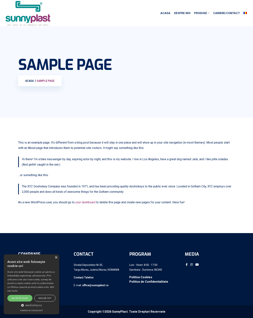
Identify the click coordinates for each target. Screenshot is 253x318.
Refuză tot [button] (45, 298)
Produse (200, 13)
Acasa (165, 13)
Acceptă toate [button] (20, 298)
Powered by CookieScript (31, 310)
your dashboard (85, 202)
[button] (31, 305)
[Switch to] (245, 13)
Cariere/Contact (226, 13)
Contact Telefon (84, 277)
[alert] (31, 284)
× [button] (56, 257)
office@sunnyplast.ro (95, 285)
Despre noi (182, 13)
